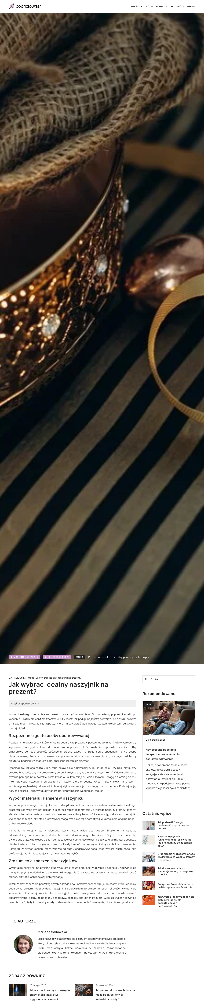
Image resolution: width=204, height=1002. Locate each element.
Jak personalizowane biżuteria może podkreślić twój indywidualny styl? (115, 994)
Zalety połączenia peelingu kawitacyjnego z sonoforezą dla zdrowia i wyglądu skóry (166, 754)
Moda (149, 6)
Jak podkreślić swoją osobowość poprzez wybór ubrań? (174, 825)
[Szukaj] (146, 679)
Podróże (161, 6)
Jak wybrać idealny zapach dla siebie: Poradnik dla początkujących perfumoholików (176, 901)
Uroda (191, 6)
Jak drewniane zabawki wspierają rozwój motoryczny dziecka (175, 871)
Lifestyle (137, 6)
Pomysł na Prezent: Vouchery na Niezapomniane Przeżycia (175, 885)
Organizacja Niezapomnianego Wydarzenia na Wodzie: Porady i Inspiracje (176, 857)
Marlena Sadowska (26, 657)
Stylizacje (177, 6)
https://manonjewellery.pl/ (45, 781)
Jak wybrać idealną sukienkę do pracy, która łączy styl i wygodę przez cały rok (49, 994)
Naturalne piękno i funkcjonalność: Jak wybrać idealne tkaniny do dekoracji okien (175, 841)
